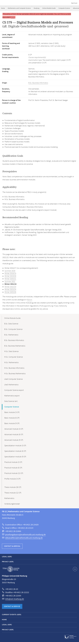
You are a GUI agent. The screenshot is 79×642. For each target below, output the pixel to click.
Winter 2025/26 (10, 292)
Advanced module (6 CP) (13, 434)
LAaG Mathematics (11, 384)
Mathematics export (12, 396)
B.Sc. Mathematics (11, 335)
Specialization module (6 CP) (15, 451)
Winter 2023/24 (10, 289)
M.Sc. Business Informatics (14, 368)
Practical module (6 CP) (13, 468)
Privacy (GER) (8, 562)
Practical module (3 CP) (13, 462)
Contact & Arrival (12, 546)
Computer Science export (14, 390)
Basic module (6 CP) (12, 418)
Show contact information (75, 569)
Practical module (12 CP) (13, 473)
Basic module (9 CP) (12, 423)
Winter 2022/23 (10, 287)
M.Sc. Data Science (11, 351)
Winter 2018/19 (10, 273)
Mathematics (9, 498)
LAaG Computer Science (13, 379)
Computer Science (64, 8)
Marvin (29, 300)
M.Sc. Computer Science (13, 357)
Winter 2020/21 (10, 279)
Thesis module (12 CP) (12, 493)
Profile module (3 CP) (12, 479)
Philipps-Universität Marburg (11, 569)
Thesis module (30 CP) (12, 487)
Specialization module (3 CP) (15, 445)
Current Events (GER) (11, 615)
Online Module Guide (49, 8)
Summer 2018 (10, 271)
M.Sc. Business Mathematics (15, 373)
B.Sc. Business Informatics (38, 83)
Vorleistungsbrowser (12, 504)
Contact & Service (12, 606)
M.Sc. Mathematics (11, 362)
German (74, 3)
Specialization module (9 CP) (15, 456)
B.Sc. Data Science (11, 324)
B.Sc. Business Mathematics (14, 346)
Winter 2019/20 (10, 276)
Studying (36, 8)
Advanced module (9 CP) (13, 440)
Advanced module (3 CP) (13, 429)
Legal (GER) (7, 557)
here (13, 17)
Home (3, 8)
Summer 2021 (10, 281)
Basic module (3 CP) (12, 412)
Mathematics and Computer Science (19, 8)
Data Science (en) (11, 401)
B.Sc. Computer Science (13, 329)
